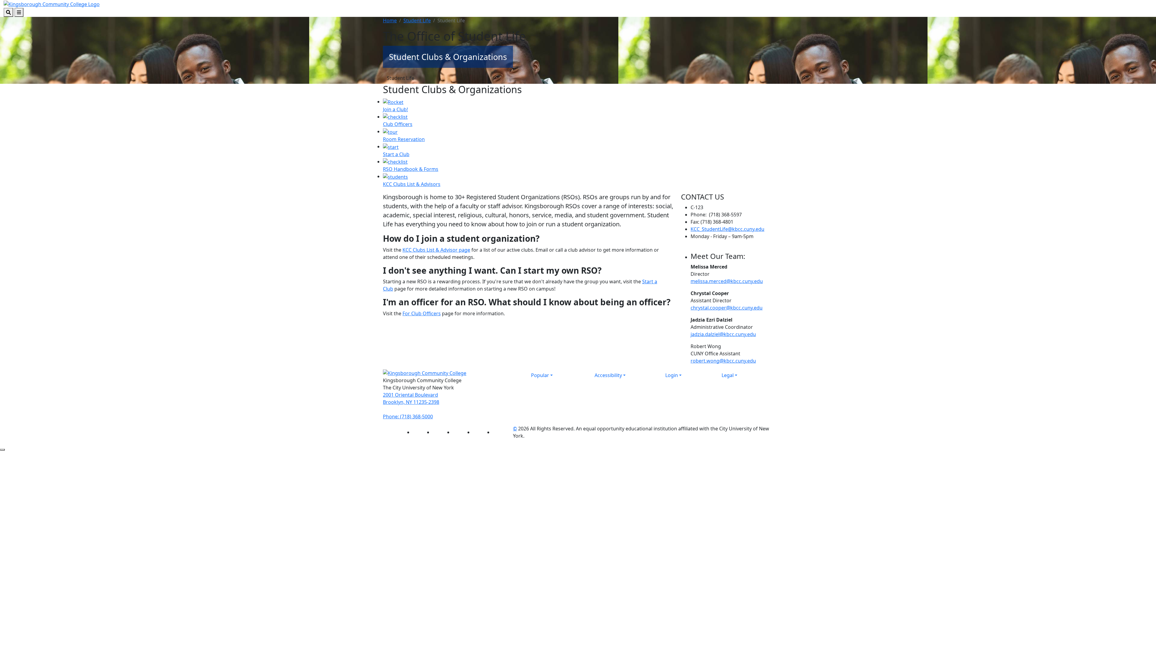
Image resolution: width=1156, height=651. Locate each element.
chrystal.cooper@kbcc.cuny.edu (727, 307)
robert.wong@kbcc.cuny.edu (723, 360)
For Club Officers (421, 313)
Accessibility (608, 375)
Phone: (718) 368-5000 (408, 416)
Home (390, 20)
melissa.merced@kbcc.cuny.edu (727, 281)
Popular (540, 375)
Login (671, 375)
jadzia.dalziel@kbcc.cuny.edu (723, 334)
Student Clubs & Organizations (448, 56)
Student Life (417, 20)
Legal (728, 375)
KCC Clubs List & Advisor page (436, 250)
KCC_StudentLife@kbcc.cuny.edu (727, 229)
